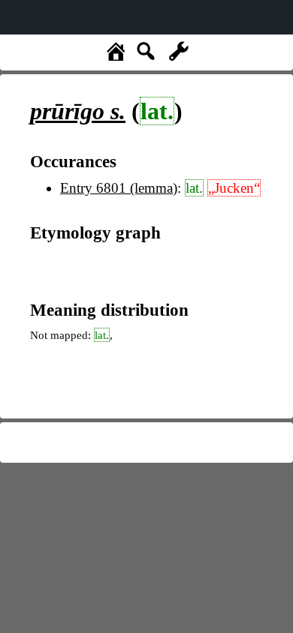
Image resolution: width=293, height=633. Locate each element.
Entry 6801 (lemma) (118, 188)
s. (77, 111)
